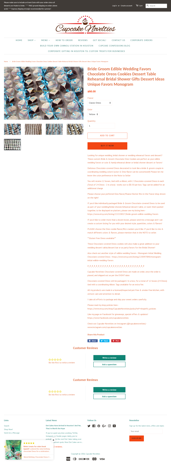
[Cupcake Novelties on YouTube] (114, 426)
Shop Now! (8, 429)
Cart (141, 6)
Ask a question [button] (109, 364)
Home (19, 40)
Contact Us (118, 40)
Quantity (91, 121)
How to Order (64, 40)
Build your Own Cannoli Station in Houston (66, 46)
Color (90, 109)
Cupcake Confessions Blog (114, 46)
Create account (126, 6)
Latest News (51, 421)
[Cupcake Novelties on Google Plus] (104, 426)
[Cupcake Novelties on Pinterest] (98, 426)
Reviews (83, 40)
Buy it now (107, 146)
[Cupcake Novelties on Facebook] (93, 426)
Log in (114, 6)
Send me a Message (12, 433)
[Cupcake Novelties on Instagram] (109, 426)
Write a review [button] (109, 357)
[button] (53, 440)
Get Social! (99, 40)
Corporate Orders (142, 40)
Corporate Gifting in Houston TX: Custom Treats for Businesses (86, 51)
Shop (31, 40)
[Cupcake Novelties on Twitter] (89, 426)
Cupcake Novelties (93, 454)
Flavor (90, 98)
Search (6, 426)
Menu (44, 40)
